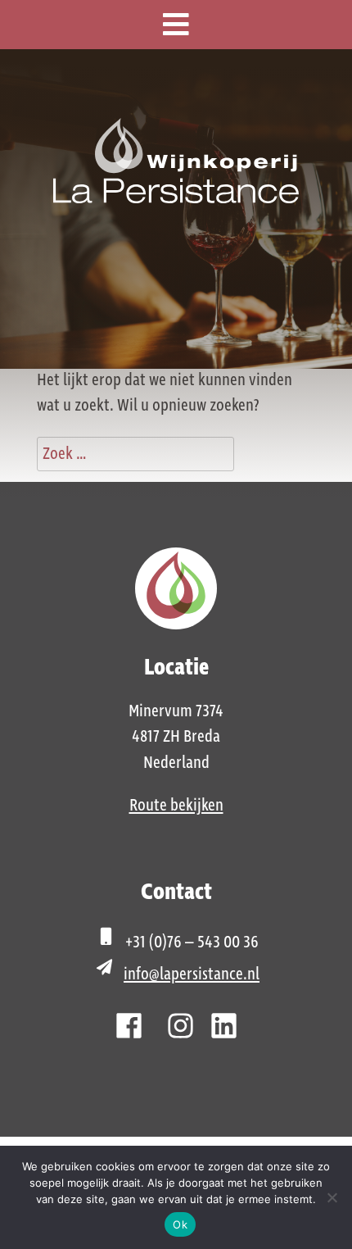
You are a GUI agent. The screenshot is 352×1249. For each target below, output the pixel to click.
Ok (180, 1224)
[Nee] (331, 1197)
